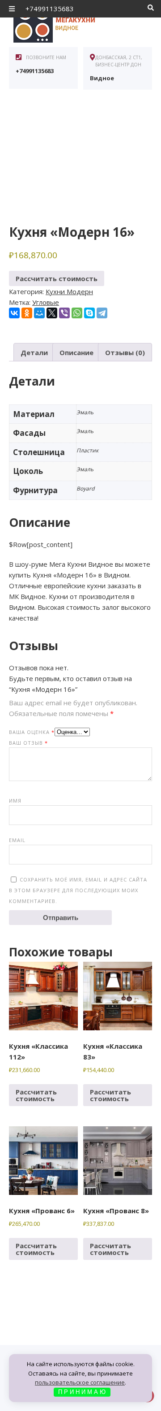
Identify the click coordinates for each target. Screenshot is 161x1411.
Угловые (45, 302)
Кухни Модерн (69, 291)
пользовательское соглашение (80, 1382)
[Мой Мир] (39, 313)
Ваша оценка (32, 732)
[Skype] (89, 313)
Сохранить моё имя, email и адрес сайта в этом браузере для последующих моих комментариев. (78, 890)
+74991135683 (49, 8)
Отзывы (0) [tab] (125, 352)
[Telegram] (102, 313)
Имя (15, 800)
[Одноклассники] (26, 313)
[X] (52, 313)
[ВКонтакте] (14, 313)
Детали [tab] (34, 352)
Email (17, 840)
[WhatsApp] (77, 313)
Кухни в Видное (76, 22)
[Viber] (64, 313)
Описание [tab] (76, 352)
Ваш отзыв (28, 742)
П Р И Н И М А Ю (82, 1392)
